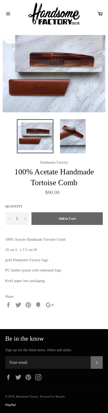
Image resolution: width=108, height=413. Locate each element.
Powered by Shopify (52, 396)
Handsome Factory (27, 396)
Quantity (14, 206)
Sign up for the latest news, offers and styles (38, 350)
